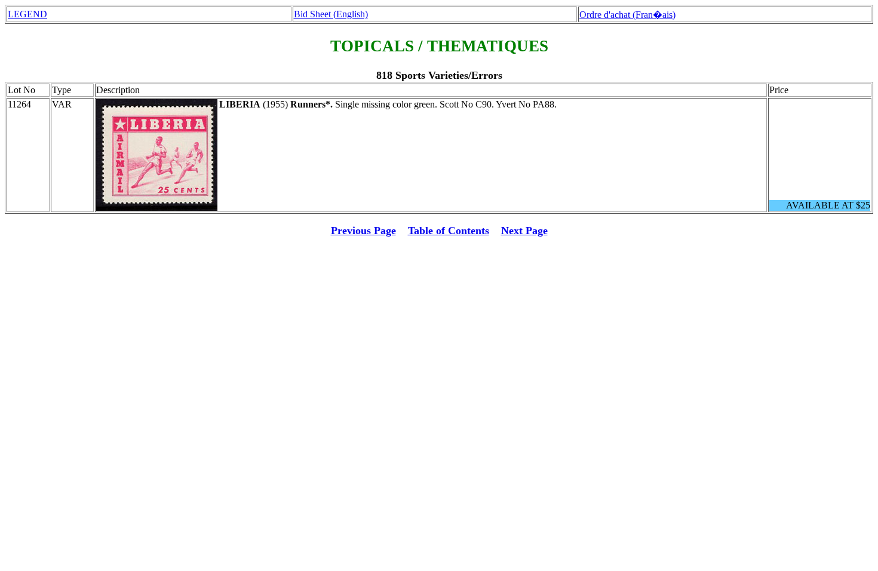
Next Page (524, 231)
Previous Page (363, 231)
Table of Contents (448, 231)
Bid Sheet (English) (331, 14)
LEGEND (27, 14)
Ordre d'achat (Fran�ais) (627, 15)
